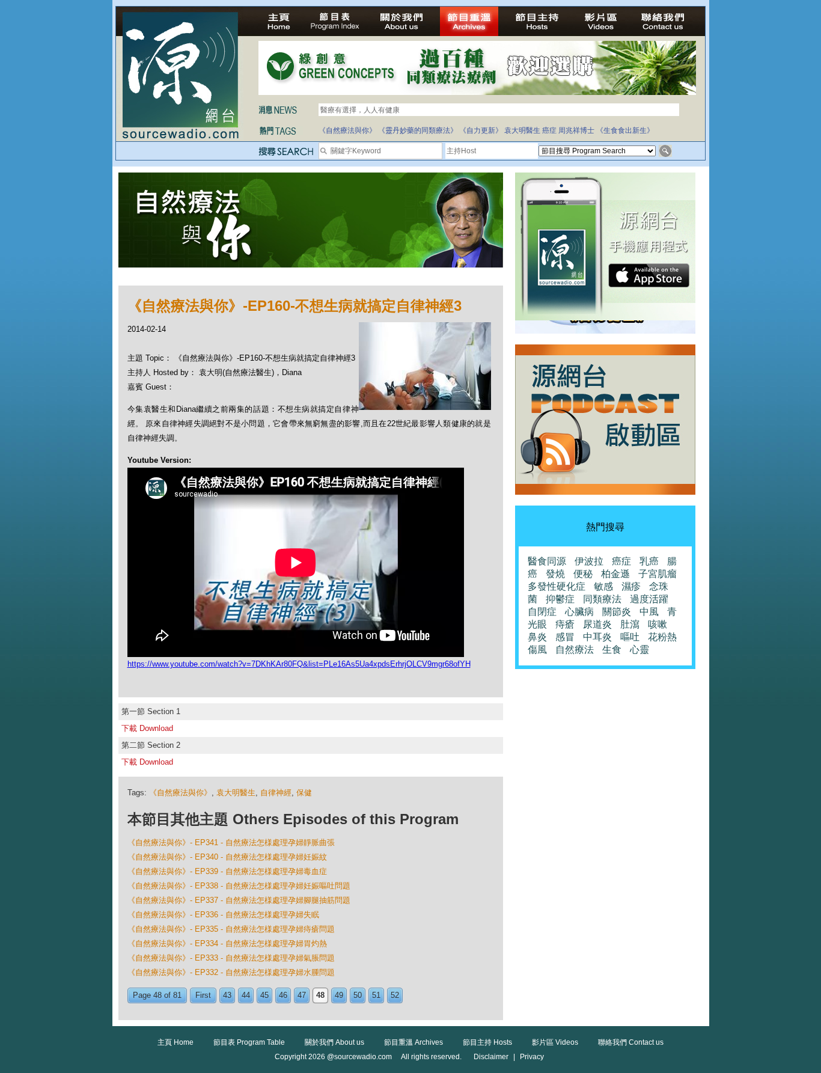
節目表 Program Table (249, 1042)
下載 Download (147, 728)
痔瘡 (565, 624)
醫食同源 (547, 561)
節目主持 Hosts (487, 1042)
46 (283, 995)
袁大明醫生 (522, 130)
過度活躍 (649, 599)
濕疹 (631, 586)
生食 (611, 649)
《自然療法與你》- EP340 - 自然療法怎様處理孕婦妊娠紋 (227, 856)
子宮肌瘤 (657, 574)
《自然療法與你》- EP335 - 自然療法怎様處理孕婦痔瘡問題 (231, 929)
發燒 (555, 574)
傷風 (537, 649)
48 (320, 995)
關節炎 (616, 612)
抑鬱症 (560, 599)
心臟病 (579, 612)
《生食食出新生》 (625, 130)
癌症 (549, 130)
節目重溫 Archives (413, 1042)
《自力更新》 (480, 130)
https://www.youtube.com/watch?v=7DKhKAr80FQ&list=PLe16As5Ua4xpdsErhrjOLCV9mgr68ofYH (299, 663)
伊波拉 (589, 561)
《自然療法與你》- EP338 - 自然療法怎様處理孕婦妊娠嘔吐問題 (238, 885)
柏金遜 (615, 574)
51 (376, 995)
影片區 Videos (555, 1042)
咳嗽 (657, 624)
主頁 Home (175, 1042)
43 (227, 995)
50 (357, 995)
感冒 (565, 637)
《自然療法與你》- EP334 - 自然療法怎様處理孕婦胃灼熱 (227, 943)
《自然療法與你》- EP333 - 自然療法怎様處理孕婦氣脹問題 (231, 957)
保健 (304, 792)
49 (339, 995)
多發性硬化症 (556, 586)
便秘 (583, 574)
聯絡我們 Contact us (631, 1042)
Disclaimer (491, 1057)
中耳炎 (597, 637)
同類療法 (602, 599)
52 (395, 995)
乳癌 (649, 561)
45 (264, 995)
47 (302, 995)
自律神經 (275, 792)
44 (246, 995)
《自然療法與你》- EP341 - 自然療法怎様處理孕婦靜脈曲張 (231, 842)
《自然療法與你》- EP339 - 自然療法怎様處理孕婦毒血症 (227, 871)
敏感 (603, 586)
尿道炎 (597, 624)
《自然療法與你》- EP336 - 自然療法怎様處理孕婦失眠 (223, 914)
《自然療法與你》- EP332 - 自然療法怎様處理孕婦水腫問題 (231, 972)
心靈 (639, 649)
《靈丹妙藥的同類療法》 (417, 130)
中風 (649, 612)
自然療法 (574, 649)
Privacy (532, 1057)
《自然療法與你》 (347, 130)
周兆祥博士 (576, 130)
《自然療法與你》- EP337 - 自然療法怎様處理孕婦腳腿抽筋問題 (238, 900)
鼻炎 (537, 637)
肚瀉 (629, 624)
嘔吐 (629, 637)
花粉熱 (662, 637)
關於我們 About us (334, 1042)
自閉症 (542, 612)
